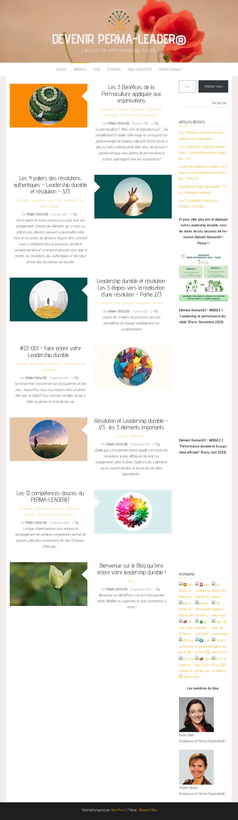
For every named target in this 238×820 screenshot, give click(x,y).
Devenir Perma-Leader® (119, 38)
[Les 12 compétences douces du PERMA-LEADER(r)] (133, 511)
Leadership (122, 109)
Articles (79, 69)
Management (137, 109)
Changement (106, 109)
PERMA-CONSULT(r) (119, 123)
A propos (114, 69)
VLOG (96, 69)
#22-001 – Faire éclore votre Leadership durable (50, 351)
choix (51, 200)
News (130, 581)
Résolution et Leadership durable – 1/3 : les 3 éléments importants (131, 424)
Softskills (54, 206)
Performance (154, 109)
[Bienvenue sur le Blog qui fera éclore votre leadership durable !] (48, 583)
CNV (59, 200)
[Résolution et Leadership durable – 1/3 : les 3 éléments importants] (48, 439)
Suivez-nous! (191, 676)
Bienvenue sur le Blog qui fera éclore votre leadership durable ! (131, 569)
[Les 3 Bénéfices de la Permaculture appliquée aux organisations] (48, 105)
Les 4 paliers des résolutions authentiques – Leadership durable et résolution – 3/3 (50, 184)
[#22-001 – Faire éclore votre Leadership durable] (133, 366)
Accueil (61, 69)
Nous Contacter (140, 69)
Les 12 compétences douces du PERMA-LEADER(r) (50, 496)
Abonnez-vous (213, 86)
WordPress (118, 810)
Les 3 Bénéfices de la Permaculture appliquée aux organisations (131, 93)
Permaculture (110, 115)
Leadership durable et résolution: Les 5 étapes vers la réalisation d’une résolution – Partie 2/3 (131, 287)
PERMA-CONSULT (170, 69)
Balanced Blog (148, 810)
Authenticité (23, 200)
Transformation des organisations (139, 115)
